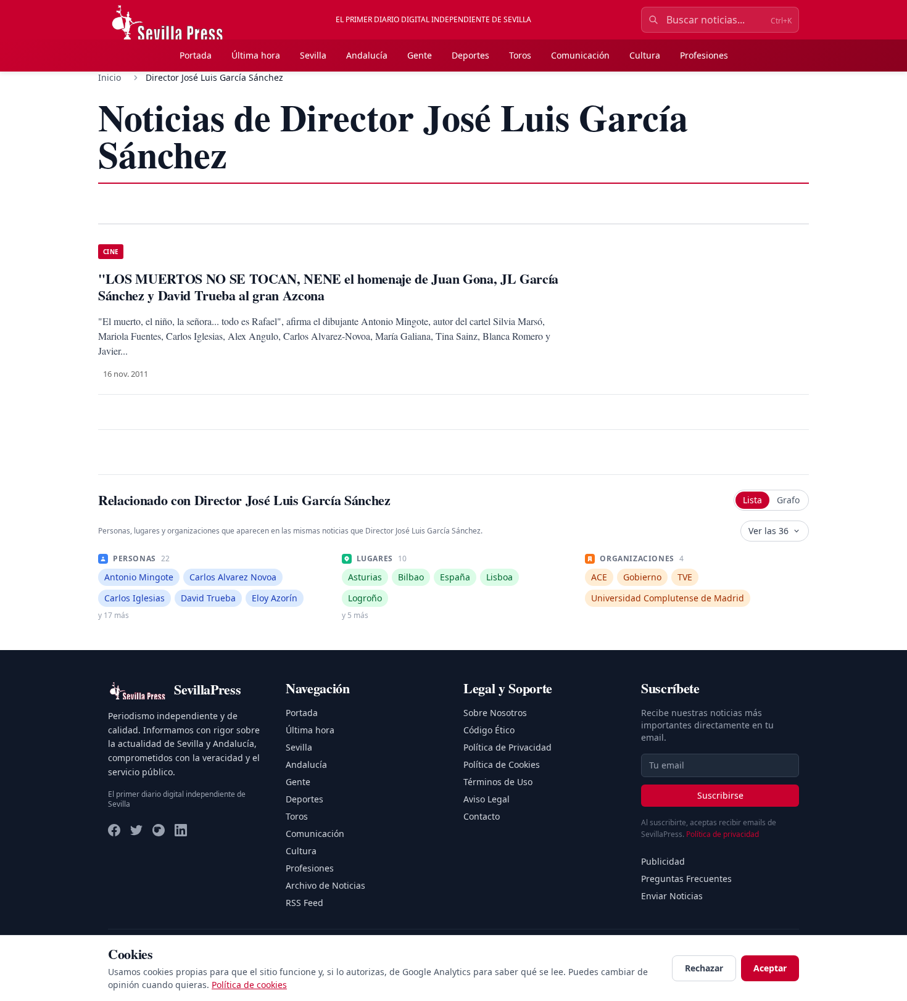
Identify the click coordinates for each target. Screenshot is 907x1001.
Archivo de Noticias (325, 885)
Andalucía (366, 55)
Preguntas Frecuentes (686, 878)
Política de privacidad (722, 834)
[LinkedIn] (181, 830)
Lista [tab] (752, 500)
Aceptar (770, 968)
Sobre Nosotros (495, 713)
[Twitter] (136, 830)
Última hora (255, 55)
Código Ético (489, 730)
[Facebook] (114, 830)
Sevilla (313, 55)
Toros (520, 55)
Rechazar (704, 968)
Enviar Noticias (672, 896)
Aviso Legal (486, 799)
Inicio (109, 77)
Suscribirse (720, 795)
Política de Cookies (501, 764)
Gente (419, 55)
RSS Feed (304, 902)
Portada (196, 55)
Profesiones (704, 55)
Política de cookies (249, 985)
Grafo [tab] (788, 500)
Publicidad (663, 861)
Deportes (470, 55)
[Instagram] (158, 830)
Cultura (644, 55)
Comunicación (580, 55)
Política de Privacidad (507, 747)
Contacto (481, 816)
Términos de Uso (497, 782)
